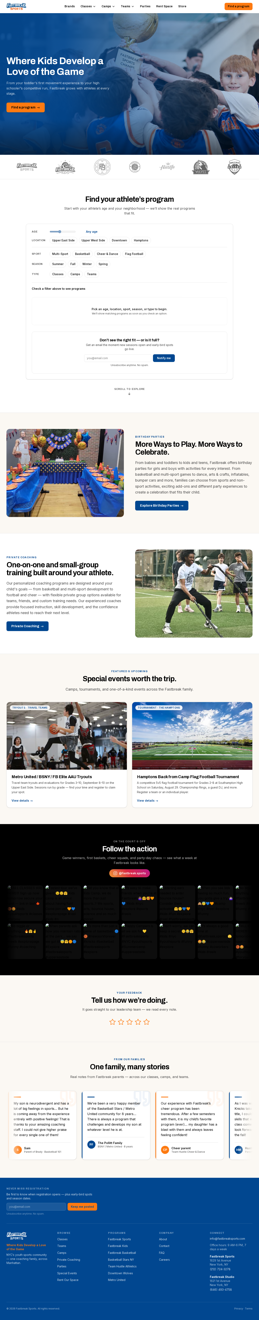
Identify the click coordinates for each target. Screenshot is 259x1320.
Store (182, 6)
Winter (87, 264)
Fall (72, 264)
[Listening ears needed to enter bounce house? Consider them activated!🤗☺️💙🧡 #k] (151, 903)
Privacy (238, 1308)
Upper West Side (93, 240)
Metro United (116, 1280)
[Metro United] (234, 167)
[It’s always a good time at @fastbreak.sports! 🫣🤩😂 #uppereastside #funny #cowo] (189, 941)
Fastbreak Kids (118, 1246)
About (163, 1239)
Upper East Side (63, 240)
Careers (164, 1259)
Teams (125, 6)
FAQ (162, 1252)
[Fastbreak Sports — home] (16, 6)
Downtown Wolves (120, 1273)
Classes (86, 6)
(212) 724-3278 (220, 1269)
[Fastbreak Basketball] (102, 167)
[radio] (112, 1022)
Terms (249, 1308)
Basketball (82, 254)
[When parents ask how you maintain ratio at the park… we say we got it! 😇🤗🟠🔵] (37, 941)
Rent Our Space (68, 1280)
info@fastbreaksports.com (227, 1238)
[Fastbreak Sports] (26, 167)
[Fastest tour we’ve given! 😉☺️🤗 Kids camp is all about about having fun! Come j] (37, 903)
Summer (58, 264)
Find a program (238, 6)
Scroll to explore (129, 391)
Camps (106, 6)
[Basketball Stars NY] (135, 167)
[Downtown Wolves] (200, 167)
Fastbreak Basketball (122, 1252)
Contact (164, 1246)
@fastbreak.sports (132, 873)
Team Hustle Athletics (122, 1266)
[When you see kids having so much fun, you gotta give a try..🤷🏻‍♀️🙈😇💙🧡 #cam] (189, 903)
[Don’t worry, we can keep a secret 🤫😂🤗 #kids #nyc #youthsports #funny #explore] (151, 941)
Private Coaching (27, 626)
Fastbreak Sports (119, 1239)
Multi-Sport (60, 254)
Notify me (164, 358)
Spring (103, 264)
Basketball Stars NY (121, 1259)
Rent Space (164, 6)
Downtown (119, 240)
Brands (70, 6)
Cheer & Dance (107, 254)
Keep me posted (82, 1206)
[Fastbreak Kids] (66, 167)
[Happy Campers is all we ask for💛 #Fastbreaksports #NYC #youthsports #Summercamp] (113, 941)
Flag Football (134, 254)
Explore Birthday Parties (162, 505)
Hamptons (141, 240)
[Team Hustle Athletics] (167, 167)
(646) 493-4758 (221, 1289)
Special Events (67, 1273)
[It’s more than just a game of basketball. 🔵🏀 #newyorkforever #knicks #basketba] (75, 941)
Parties (145, 6)
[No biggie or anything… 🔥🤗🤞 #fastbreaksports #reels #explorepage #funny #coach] (227, 903)
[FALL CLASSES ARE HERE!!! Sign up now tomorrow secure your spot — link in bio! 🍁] (227, 941)
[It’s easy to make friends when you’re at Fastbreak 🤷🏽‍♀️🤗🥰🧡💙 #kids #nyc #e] (113, 903)
